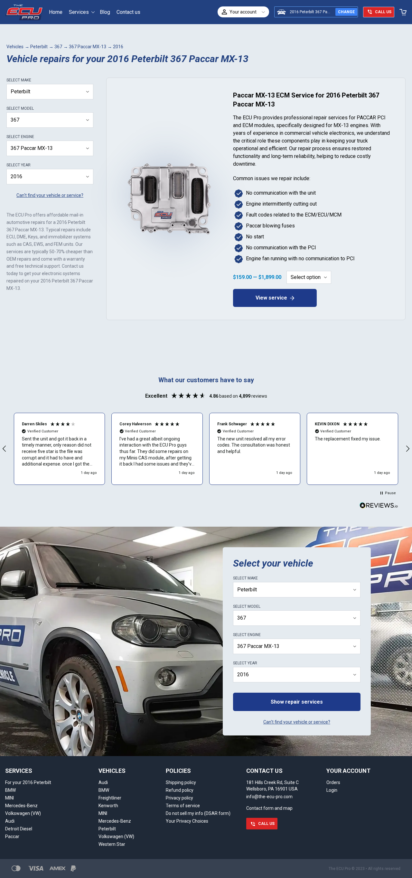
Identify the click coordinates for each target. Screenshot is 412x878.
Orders (333, 782)
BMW (10, 790)
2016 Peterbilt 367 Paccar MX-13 (319, 12)
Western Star (111, 844)
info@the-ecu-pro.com (269, 796)
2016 (118, 46)
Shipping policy (181, 782)
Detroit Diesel (18, 828)
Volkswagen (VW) (23, 813)
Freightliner (109, 797)
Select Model (20, 108)
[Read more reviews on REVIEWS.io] (379, 506)
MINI (9, 797)
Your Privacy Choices (187, 821)
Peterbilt (39, 46)
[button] (59, 449)
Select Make (18, 80)
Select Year (18, 165)
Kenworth (108, 805)
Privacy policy (179, 797)
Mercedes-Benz (21, 805)
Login (331, 790)
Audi (9, 821)
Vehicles (14, 46)
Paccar (12, 836)
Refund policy (179, 790)
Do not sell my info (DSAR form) (198, 813)
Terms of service (183, 805)
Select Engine (20, 136)
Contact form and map (269, 808)
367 (58, 46)
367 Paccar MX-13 (87, 46)
